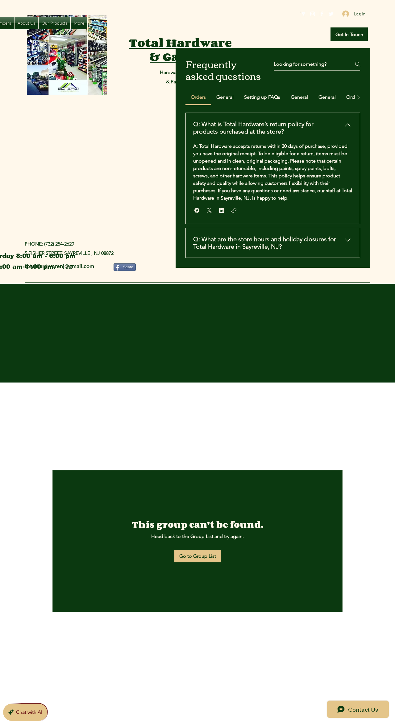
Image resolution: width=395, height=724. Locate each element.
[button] (349, 34)
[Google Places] (303, 14)
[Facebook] (322, 14)
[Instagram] (313, 14)
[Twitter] (331, 14)
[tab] (198, 97)
